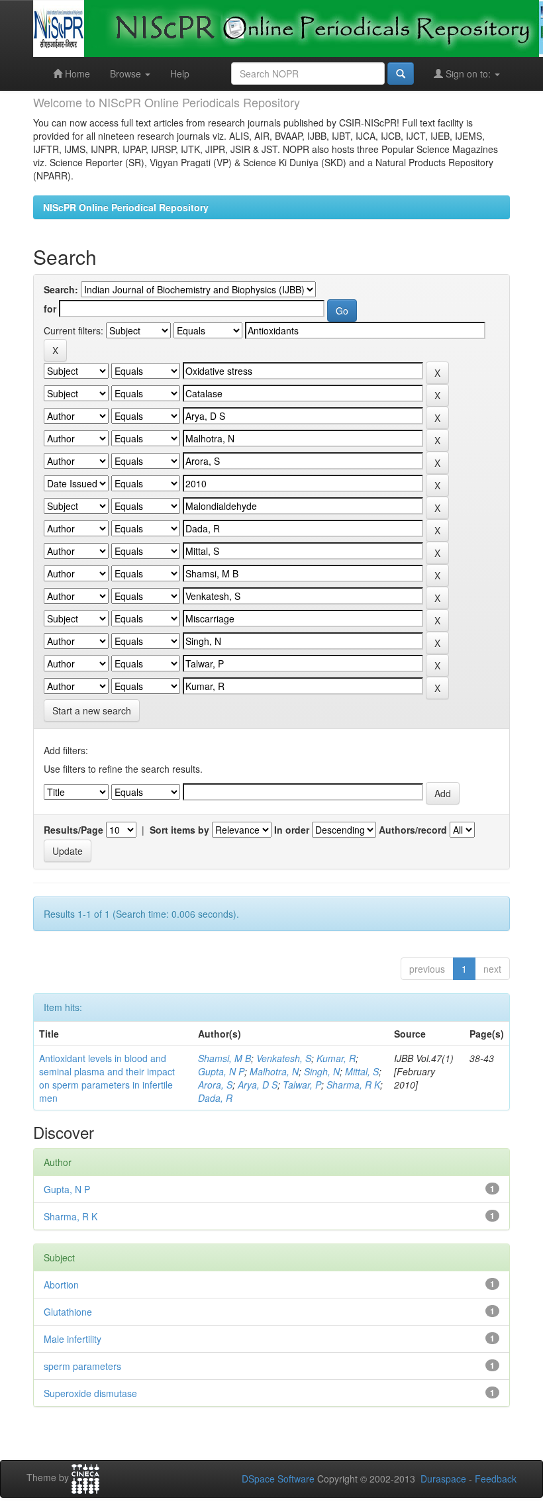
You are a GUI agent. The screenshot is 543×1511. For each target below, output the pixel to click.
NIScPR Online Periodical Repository (126, 207)
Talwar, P (302, 1084)
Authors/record (413, 829)
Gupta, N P (221, 1071)
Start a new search (91, 710)
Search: (61, 289)
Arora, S (215, 1084)
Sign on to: (468, 73)
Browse (127, 73)
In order (291, 829)
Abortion (61, 1284)
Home (76, 73)
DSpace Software (278, 1478)
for (50, 308)
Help (179, 73)
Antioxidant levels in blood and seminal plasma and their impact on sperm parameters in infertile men (107, 1077)
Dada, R (215, 1097)
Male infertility (72, 1338)
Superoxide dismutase (90, 1393)
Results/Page (73, 829)
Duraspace (443, 1478)
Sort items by (179, 829)
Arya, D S (257, 1084)
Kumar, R (336, 1058)
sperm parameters (82, 1366)
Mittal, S (362, 1071)
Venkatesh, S (283, 1058)
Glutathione (68, 1311)
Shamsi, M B (224, 1058)
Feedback (496, 1478)
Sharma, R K (353, 1084)
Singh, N (322, 1071)
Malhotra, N (274, 1071)
